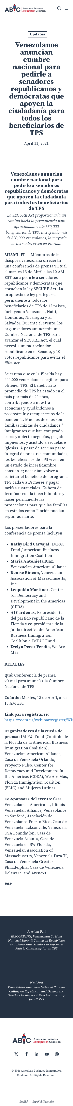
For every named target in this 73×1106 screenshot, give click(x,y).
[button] (67, 8)
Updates (37, 34)
